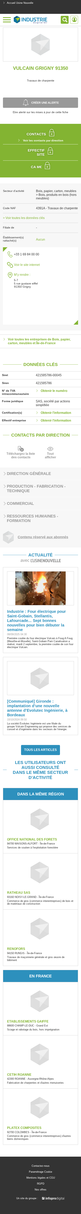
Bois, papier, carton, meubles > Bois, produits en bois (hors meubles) (56, 194)
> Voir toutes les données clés (24, 218)
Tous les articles (40, 750)
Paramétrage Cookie (40, 1171)
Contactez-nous (41, 1166)
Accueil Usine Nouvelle (20, 2)
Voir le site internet (27, 264)
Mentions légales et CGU (40, 1177)
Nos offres (40, 1189)
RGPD (40, 1183)
